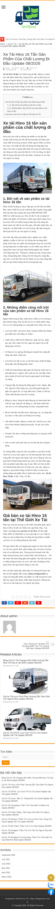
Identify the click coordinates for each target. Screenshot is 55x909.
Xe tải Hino (8, 74)
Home (2, 44)
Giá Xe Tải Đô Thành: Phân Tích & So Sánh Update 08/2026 (26, 826)
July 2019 (6, 859)
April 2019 (6, 872)
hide (30, 97)
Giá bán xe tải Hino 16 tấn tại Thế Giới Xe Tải (23, 114)
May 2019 (6, 868)
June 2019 (6, 864)
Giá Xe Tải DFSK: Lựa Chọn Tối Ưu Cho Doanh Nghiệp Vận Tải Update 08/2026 (25, 734)
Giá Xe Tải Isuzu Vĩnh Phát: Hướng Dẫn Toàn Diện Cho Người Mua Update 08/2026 (26, 697)
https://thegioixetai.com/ (40, 899)
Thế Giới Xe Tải (21, 899)
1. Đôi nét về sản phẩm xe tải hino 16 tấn (24, 105)
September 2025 (8, 855)
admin (8, 68)
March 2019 (6, 877)
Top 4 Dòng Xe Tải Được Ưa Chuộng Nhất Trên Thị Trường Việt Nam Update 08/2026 (35, 645)
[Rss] (28, 902)
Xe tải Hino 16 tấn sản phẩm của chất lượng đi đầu (25, 102)
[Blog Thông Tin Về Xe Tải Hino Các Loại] (27, 16)
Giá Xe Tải (12, 44)
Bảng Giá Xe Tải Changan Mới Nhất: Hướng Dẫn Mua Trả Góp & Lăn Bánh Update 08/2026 (25, 661)
